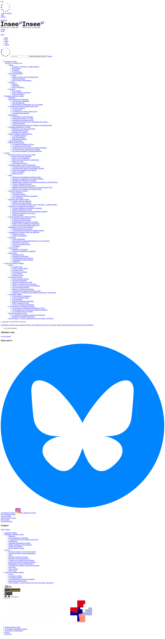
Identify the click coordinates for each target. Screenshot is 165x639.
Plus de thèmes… (17, 72)
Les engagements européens (20, 113)
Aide (2, 15)
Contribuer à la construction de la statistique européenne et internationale (34, 292)
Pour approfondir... (18, 198)
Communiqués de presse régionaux (22, 260)
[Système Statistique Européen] (8, 587)
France (14, 75)
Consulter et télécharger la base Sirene (23, 185)
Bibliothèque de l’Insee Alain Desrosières (20, 227)
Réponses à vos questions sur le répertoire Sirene (27, 189)
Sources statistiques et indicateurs (18, 99)
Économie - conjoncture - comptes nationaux (25, 66)
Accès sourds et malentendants (14, 630)
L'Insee (10, 265)
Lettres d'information (18, 239)
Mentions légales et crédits (12, 627)
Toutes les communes (18, 79)
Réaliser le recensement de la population (24, 284)
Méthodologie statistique (19, 139)
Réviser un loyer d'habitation (21, 158)
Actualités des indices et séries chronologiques (26, 166)
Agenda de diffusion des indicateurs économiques (27, 208)
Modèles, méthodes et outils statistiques (20, 134)
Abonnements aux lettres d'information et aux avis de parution (30, 241)
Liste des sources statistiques (20, 101)
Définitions (11, 97)
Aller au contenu (6, 13)
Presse (3, 31)
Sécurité (7, 632)
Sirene (10, 175)
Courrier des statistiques (15, 141)
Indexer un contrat (17, 161)
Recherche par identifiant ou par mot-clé (24, 170)
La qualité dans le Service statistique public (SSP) (23, 106)
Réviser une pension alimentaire (21, 156)
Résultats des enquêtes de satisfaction (23, 317)
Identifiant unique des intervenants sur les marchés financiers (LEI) (32, 187)
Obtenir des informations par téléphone (24, 251)
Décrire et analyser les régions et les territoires (26, 285)
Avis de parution (6, 336)
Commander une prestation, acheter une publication (23, 232)
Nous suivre (12, 237)
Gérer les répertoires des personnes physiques (22, 217)
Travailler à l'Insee (17, 270)
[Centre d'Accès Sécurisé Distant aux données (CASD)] (8, 594)
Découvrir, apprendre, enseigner (18, 191)
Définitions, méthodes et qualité (14, 96)
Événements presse (18, 254)
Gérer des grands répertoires (20, 287)
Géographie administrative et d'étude (19, 127)
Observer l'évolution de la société (22, 282)
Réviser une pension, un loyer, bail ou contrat (22, 154)
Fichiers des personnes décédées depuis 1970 (25, 225)
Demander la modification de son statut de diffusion (27, 179)
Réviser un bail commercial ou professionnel (25, 160)
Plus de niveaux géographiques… (22, 80)
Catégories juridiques (18, 123)
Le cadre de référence (18, 108)
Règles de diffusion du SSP (20, 303)
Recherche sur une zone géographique (23, 129)
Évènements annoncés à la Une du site (23, 213)
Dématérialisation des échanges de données (25, 222)
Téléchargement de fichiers (20, 130)
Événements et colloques (19, 272)
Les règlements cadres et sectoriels (22, 311)
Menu (6, 38)
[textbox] (19, 56)
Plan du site (8, 634)
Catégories (11, 82)
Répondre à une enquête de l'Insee (18, 199)
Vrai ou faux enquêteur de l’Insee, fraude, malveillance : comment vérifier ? (35, 204)
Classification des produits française (23, 120)
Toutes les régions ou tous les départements (25, 77)
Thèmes (3, 17)
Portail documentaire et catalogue (22, 229)
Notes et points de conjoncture (21, 92)
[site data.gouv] (12, 598)
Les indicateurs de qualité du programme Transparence (28, 315)
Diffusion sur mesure (18, 234)
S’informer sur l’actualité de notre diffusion (21, 206)
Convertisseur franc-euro (19, 163)
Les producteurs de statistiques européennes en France (28, 308)
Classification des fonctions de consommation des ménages (30, 122)
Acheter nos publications (19, 235)
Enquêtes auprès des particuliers (21, 201)
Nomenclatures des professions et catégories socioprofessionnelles (32, 125)
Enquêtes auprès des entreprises (21, 203)
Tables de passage (17, 173)
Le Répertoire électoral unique (21, 220)
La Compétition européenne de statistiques (25, 196)
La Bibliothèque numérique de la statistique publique (28, 230)
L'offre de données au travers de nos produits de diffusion (29, 148)
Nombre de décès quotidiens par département (25, 223)
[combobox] (82, 52)
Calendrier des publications (20, 256)
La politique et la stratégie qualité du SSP (24, 111)
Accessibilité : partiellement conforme (16, 629)
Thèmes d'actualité (17, 215)
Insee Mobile (16, 246)
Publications (16, 85)
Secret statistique (17, 299)
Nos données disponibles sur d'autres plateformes (27, 151)
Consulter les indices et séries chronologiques (22, 165)
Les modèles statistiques (19, 135)
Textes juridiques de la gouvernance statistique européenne (29, 310)
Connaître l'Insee (17, 267)
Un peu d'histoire (17, 273)
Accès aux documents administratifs (23, 304)
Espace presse (12, 253)
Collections (11, 89)
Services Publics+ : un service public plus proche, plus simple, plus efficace (31, 318)
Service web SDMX (18, 172)
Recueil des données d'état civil (21, 218)
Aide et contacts (13, 248)
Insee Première (16, 91)
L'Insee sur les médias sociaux (21, 244)
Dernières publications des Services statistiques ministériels (30, 211)
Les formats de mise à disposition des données (26, 149)
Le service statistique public (20, 298)
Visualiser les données (18, 194)
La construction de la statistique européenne (21, 306)
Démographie (16, 68)
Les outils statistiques (18, 137)
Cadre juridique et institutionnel (21, 296)
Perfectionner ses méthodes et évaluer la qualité (26, 291)
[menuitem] (84, 60)
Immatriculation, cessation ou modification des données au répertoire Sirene (35, 182)
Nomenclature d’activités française (22, 116)
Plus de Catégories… (18, 87)
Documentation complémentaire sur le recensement (27, 104)
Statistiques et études (11, 61)
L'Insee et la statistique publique (14, 263)
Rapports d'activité (17, 275)
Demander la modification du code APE (24, 180)
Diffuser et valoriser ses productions (23, 289)
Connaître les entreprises (19, 280)
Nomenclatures (12, 115)
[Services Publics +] (49, 624)
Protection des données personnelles (23, 301)
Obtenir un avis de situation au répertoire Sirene (26, 177)
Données (15, 84)
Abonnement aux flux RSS (20, 242)
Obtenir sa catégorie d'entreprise (22, 184)
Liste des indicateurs (18, 103)
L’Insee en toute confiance (20, 268)
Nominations (16, 261)
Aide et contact (5, 529)
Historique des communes (20, 132)
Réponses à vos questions (20, 249)
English (3, 29)
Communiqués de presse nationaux (22, 258)
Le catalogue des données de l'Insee (23, 144)
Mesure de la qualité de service (17, 313)
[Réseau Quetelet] (12, 591)
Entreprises (15, 70)
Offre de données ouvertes (16, 142)
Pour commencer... (17, 192)
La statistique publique (15, 294)
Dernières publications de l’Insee (22, 210)
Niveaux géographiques (15, 73)
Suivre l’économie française (20, 279)
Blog (6, 39)
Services (7, 153)
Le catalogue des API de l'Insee (21, 146)
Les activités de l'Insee (15, 277)
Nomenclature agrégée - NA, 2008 (22, 118)
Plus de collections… (18, 94)
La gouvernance (17, 110)
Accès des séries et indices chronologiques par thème (28, 168)
